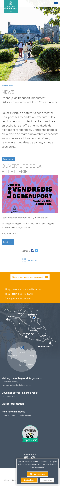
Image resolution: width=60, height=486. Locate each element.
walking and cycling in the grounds (17, 385)
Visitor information (13, 403)
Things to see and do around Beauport (23, 289)
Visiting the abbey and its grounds (21, 378)
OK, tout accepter (37, 474)
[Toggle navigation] (56, 4)
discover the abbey (10, 381)
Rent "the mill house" (14, 411)
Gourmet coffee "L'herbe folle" (20, 392)
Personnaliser (47, 480)
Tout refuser (29, 480)
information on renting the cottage (17, 415)
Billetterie (7, 242)
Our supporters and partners (18, 298)
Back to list (32, 260)
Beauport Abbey (7, 85)
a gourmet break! (10, 396)
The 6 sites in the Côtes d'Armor (19, 293)
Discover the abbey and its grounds (28, 277)
